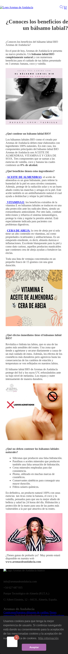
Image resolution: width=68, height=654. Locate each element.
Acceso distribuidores (52, 615)
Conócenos (9, 612)
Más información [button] (48, 638)
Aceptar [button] (34, 647)
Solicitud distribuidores (28, 615)
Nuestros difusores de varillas (32, 612)
